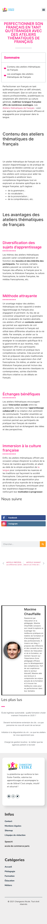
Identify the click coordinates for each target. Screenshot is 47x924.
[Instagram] (13, 796)
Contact (8, 821)
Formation (9, 876)
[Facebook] (9, 796)
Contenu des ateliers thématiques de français (23, 68)
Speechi (9, 841)
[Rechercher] (43, 544)
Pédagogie (10, 871)
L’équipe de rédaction (15, 835)
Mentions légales (13, 825)
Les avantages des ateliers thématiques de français (20, 75)
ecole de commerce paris (17, 846)
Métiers (8, 885)
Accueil (8, 866)
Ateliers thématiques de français (18, 108)
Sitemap (9, 830)
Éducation (9, 880)
